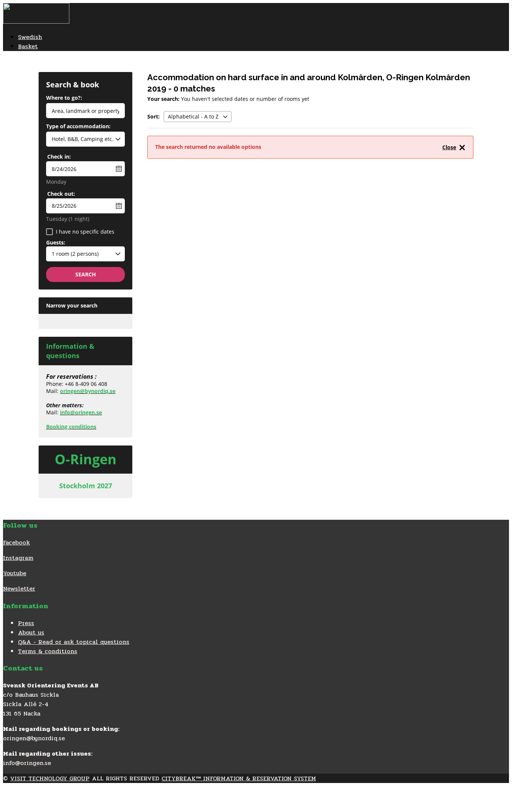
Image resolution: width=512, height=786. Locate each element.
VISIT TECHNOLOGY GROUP (50, 778)
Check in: (59, 156)
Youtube (14, 573)
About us (31, 632)
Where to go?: (64, 98)
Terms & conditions (47, 651)
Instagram (18, 557)
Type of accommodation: (78, 127)
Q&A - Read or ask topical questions (73, 641)
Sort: (153, 116)
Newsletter (19, 588)
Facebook (16, 542)
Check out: (61, 193)
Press (26, 623)
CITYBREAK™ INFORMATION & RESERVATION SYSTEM (239, 778)
